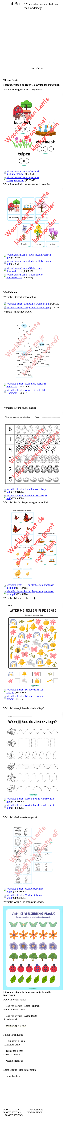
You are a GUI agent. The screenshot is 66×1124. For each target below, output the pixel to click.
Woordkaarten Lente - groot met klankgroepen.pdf (23, 172)
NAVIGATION (11, 1109)
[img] (33, 22)
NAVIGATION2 (34, 1109)
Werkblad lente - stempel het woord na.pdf (28, 303)
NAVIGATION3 (12, 1112)
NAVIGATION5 (14, 1115)
